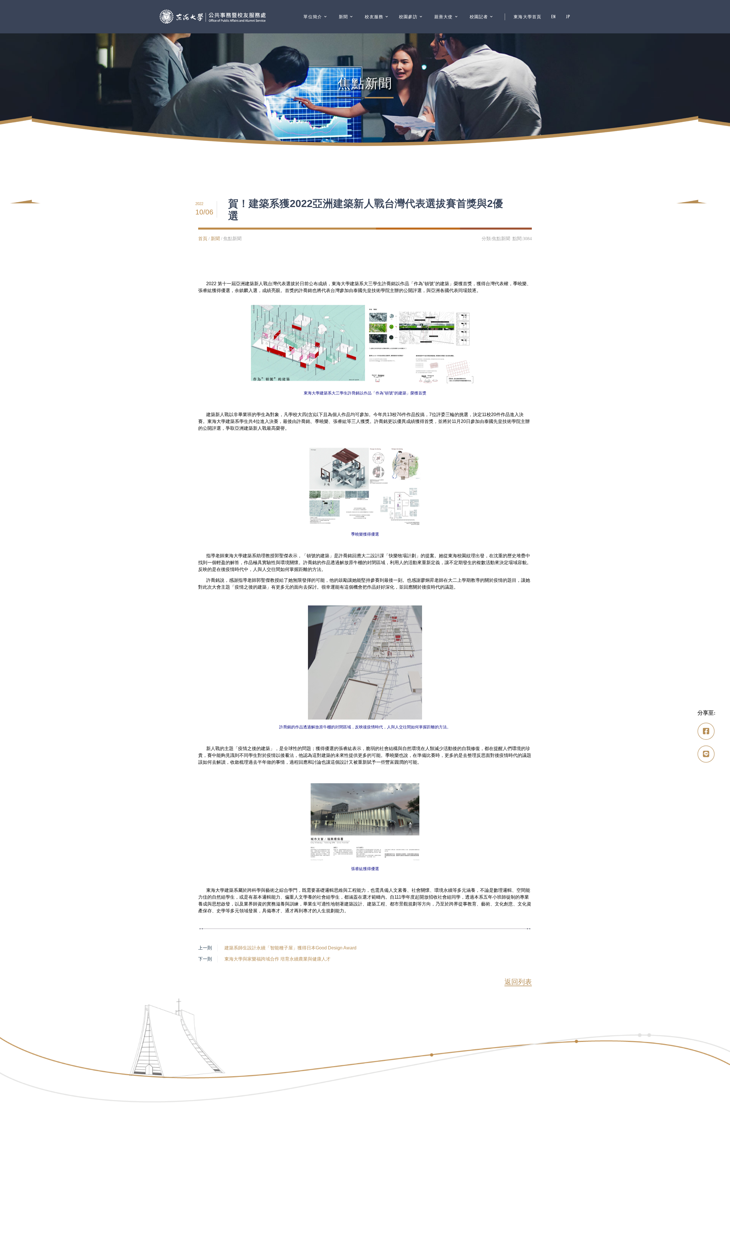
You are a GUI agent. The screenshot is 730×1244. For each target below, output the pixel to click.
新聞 (343, 16)
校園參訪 (408, 16)
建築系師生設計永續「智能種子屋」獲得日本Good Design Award (290, 947)
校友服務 (374, 16)
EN (553, 16)
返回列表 (518, 982)
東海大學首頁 (527, 16)
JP (568, 16)
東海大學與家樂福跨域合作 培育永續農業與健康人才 (277, 959)
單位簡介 (312, 16)
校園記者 (479, 16)
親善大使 (443, 16)
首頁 (202, 238)
